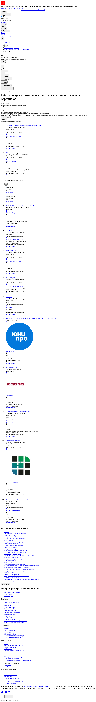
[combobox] (9, 57)
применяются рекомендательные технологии (38, 686)
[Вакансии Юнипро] (50, 337)
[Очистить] (3, 61)
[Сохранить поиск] (2, 66)
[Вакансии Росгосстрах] (50, 384)
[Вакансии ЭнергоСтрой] (50, 465)
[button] (3, 33)
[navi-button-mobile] (2, 38)
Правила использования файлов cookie (33, 10)
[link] (4, 28)
